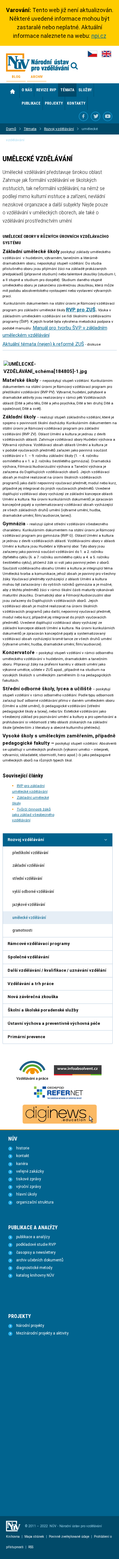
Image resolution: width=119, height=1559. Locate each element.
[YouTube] (107, 116)
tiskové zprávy (28, 1179)
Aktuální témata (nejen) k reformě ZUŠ (43, 344)
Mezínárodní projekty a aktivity (42, 1333)
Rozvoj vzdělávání (59, 129)
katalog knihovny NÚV (35, 1275)
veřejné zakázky (30, 1171)
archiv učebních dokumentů (39, 1260)
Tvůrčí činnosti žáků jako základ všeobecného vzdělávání (33, 815)
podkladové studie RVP (36, 1244)
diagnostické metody (34, 1268)
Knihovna (13, 1537)
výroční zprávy (28, 1186)
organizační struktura (35, 1202)
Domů (13, 91)
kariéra (22, 1164)
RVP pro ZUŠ (81, 310)
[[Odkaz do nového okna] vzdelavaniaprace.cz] (32, 1080)
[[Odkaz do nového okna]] (95, 116)
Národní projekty (30, 1325)
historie (22, 1148)
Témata (30, 129)
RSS (30, 1547)
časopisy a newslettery (36, 1252)
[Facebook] (83, 116)
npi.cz (98, 35)
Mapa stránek (34, 1537)
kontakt (22, 1156)
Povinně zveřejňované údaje (69, 1537)
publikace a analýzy (33, 1237)
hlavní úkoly (26, 1194)
